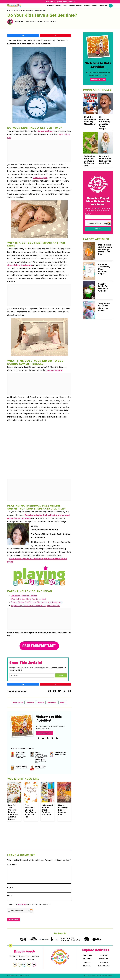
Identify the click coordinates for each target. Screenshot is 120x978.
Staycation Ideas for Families (24, 596)
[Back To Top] (10, 946)
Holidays (104, 962)
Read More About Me (44, 733)
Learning (71, 5)
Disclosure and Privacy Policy (91, 975)
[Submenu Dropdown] (53, 5)
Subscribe (98, 229)
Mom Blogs (30, 702)
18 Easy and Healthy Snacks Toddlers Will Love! (47, 810)
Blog (13, 10)
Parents (62, 702)
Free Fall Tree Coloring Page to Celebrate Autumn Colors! (13, 812)
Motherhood (52, 702)
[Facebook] (48, 738)
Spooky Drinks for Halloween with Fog (103, 287)
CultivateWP (109, 975)
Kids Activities (20, 10)
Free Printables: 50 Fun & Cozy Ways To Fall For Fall (30, 811)
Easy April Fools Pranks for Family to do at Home (105, 159)
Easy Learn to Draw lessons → (65, 2)
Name (10, 888)
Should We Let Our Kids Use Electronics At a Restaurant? (37, 602)
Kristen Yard (19, 21)
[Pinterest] (57, 738)
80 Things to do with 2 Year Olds (60, 753)
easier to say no (40, 177)
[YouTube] (43, 738)
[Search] (111, 6)
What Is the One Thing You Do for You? (28, 599)
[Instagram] (38, 738)
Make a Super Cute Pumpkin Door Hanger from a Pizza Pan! (105, 249)
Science (78, 5)
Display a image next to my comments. (30, 904)
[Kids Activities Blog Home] (14, 5)
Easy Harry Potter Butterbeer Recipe (22, 767)
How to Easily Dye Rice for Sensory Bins (63, 810)
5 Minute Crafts (103, 5)
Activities (50, 5)
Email (10, 896)
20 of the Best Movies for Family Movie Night (90, 120)
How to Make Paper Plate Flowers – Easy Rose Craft (21, 755)
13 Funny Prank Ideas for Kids (40, 767)
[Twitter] (52, 738)
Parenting (86, 5)
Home (8, 10)
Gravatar (22, 904)
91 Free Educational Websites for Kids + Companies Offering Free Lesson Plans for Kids (41, 758)
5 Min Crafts (104, 966)
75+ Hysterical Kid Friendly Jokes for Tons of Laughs (105, 123)
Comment (12, 865)
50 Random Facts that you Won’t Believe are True (89, 161)
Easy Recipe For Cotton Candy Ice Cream (104, 306)
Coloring (57, 5)
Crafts (64, 5)
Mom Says (41, 702)
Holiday (94, 5)
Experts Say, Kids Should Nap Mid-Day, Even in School (35, 605)
